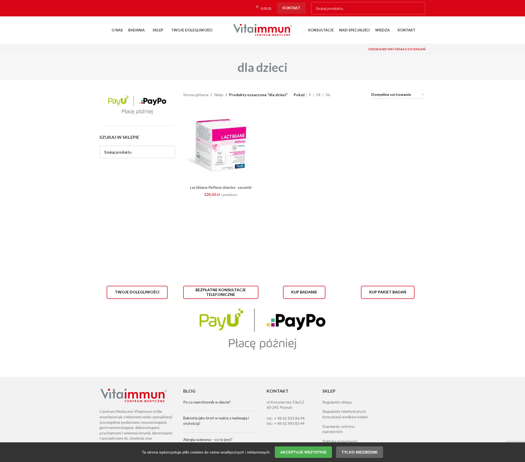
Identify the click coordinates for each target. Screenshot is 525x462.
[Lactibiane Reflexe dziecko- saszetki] (221, 145)
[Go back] (231, 67)
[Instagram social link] (115, 8)
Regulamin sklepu (337, 402)
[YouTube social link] (126, 8)
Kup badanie (304, 292)
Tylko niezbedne (360, 452)
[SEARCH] (419, 8)
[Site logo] (262, 29)
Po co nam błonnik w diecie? (207, 402)
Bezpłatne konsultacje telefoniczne (221, 292)
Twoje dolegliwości (137, 292)
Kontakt (291, 8)
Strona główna (195, 94)
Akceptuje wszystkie (303, 452)
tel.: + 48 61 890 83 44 (286, 423)
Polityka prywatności (340, 441)
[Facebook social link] (105, 8)
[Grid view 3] (351, 95)
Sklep (218, 94)
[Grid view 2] (342, 95)
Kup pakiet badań (387, 292)
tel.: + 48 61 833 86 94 (286, 418)
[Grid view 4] (360, 95)
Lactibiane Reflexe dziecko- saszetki (221, 187)
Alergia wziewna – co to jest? (207, 439)
